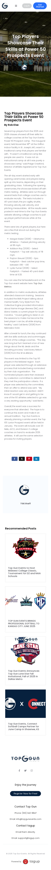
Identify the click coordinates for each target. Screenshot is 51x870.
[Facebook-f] (19, 770)
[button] (16, 5)
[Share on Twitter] (22, 459)
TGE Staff (25, 503)
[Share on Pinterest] (29, 459)
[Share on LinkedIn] (36, 459)
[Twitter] (25, 770)
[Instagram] (31, 770)
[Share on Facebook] (15, 459)
